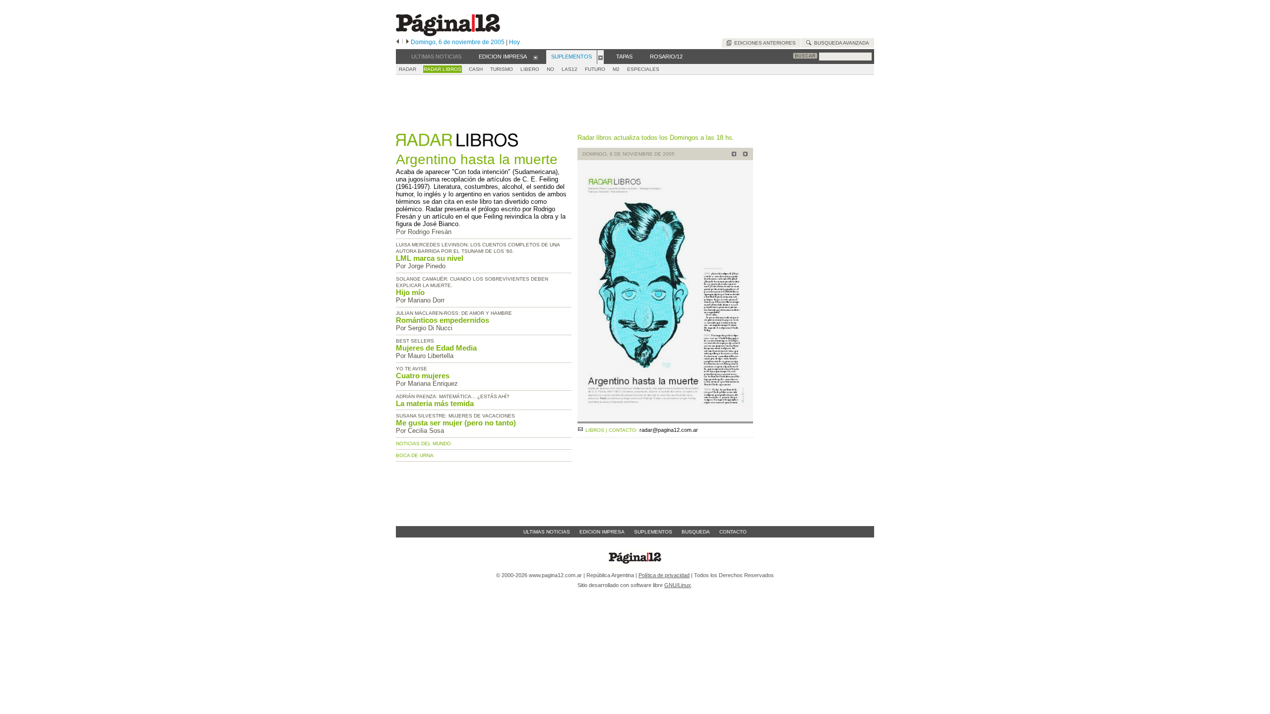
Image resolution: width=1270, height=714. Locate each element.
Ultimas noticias (546, 532)
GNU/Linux (677, 585)
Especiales (643, 69)
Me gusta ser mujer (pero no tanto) (456, 422)
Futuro (595, 69)
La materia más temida (435, 403)
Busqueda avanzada (840, 43)
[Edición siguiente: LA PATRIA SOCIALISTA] (744, 155)
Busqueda (696, 532)
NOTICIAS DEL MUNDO (423, 443)
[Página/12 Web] (448, 34)
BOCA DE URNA (415, 455)
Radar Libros (442, 69)
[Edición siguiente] (407, 42)
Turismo (501, 69)
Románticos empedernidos (442, 320)
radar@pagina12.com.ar (668, 430)
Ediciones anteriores (763, 43)
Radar (407, 69)
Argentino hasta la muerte (477, 159)
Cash (476, 69)
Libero (529, 69)
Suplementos (653, 532)
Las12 (569, 69)
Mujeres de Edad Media (436, 348)
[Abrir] (535, 57)
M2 (616, 69)
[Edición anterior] (397, 42)
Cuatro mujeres (422, 375)
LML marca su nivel (429, 258)
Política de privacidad (664, 575)
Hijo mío (410, 292)
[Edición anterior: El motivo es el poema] (732, 155)
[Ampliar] (665, 419)
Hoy (514, 42)
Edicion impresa (602, 532)
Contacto (733, 532)
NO (550, 69)
